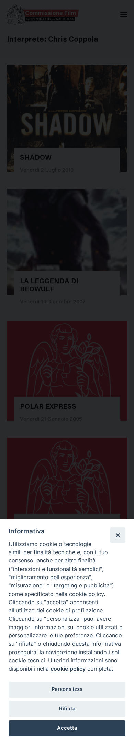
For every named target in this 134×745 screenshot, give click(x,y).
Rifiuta (67, 709)
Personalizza (67, 689)
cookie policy (68, 668)
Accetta (67, 728)
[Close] (117, 535)
